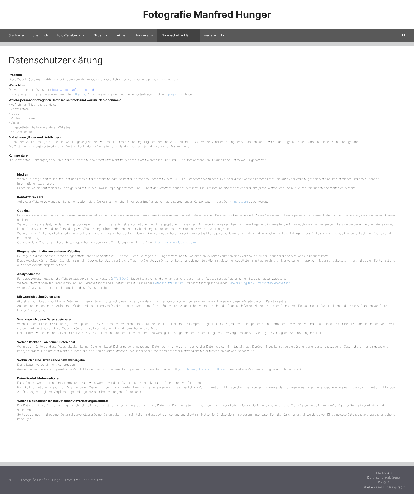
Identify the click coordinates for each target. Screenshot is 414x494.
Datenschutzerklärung (179, 35)
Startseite (16, 35)
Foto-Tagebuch (68, 35)
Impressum (144, 35)
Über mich (40, 35)
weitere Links (214, 35)
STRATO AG (120, 278)
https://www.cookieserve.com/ (175, 242)
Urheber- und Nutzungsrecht (383, 487)
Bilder (98, 35)
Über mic (80, 94)
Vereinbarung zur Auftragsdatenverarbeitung (259, 283)
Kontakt (383, 482)
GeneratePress (92, 480)
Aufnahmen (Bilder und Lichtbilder (202, 369)
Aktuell (122, 35)
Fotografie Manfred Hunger (207, 14)
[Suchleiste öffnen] (404, 35)
